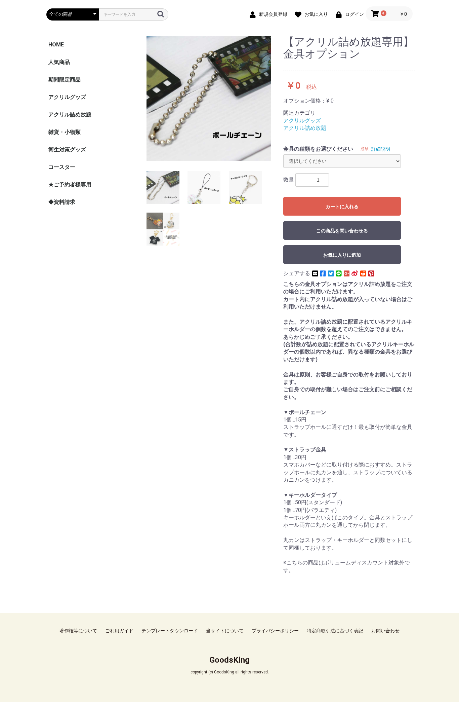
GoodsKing (229, 660)
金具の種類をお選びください (318, 149)
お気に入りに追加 (342, 255)
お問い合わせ (385, 630)
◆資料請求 (61, 202)
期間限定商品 (64, 79)
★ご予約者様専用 (69, 184)
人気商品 (59, 62)
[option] (209, 98)
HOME (56, 44)
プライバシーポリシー (275, 630)
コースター (61, 167)
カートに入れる (342, 206)
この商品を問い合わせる (342, 230)
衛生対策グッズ (67, 149)
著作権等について (78, 630)
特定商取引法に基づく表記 (335, 630)
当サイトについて (225, 630)
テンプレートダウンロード (169, 630)
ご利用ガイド (119, 630)
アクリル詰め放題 (69, 114)
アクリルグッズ (67, 97)
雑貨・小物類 (64, 132)
